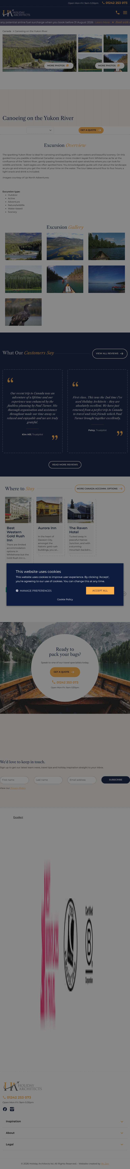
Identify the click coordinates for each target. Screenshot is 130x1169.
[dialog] (64, 584)
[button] (33, 590)
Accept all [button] (100, 590)
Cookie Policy (65, 599)
